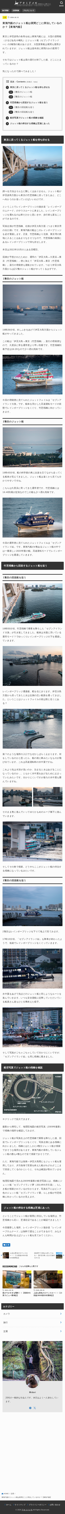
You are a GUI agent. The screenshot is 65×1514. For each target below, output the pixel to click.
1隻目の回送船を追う (22, 107)
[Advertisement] (32, 1450)
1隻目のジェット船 (21, 92)
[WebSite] (30, 1408)
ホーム (8, 1505)
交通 (4, 17)
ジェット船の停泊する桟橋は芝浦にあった (28, 123)
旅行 (5, 1322)
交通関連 (16, 10)
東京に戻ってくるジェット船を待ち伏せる (28, 87)
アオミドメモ (27, 1510)
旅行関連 (5, 10)
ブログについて (29, 10)
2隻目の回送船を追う (22, 112)
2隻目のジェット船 (21, 97)
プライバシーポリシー (37, 1505)
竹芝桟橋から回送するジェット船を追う (27, 102)
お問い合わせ (55, 1505)
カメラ (6, 1314)
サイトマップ (20, 1505)
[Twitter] (34, 1408)
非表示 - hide (32, 82)
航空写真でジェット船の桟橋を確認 (25, 118)
